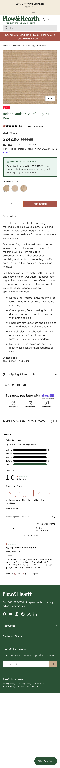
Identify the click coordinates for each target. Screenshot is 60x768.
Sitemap (35, 686)
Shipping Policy (24, 683)
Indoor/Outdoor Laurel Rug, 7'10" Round (28, 46)
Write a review (35, 125)
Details (41, 39)
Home (5, 46)
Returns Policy (9, 686)
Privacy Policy (9, 683)
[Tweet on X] (13, 385)
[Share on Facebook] (18, 385)
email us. (20, 606)
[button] (49, 20)
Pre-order (40, 204)
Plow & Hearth (16, 679)
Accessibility (23, 686)
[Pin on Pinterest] (24, 385)
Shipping (7, 144)
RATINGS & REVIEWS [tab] (24, 421)
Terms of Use (39, 683)
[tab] (26, 12)
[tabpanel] (30, 505)
